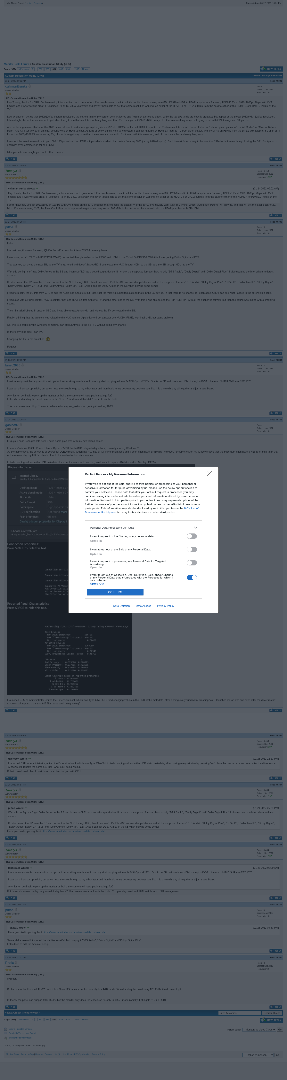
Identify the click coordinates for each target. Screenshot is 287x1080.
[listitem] (143, 527)
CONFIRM (115, 592)
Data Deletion (121, 605)
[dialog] (143, 540)
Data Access (143, 605)
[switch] (192, 536)
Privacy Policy (165, 605)
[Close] (211, 474)
